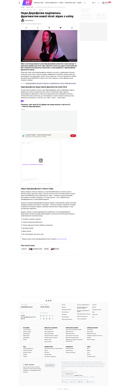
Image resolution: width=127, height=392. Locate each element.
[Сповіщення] (99, 3)
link (40, 315)
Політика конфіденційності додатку (83, 311)
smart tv (82, 382)
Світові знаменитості (51, 2)
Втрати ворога (48, 341)
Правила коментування (82, 316)
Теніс (88, 352)
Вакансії (94, 307)
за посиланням (62, 239)
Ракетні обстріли (49, 329)
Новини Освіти (49, 346)
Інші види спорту (91, 356)
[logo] (27, 3)
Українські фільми (27, 350)
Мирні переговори (49, 333)
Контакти (94, 304)
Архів (93, 312)
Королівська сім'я (70, 2)
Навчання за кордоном (50, 356)
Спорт (88, 346)
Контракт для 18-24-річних (72, 335)
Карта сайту (95, 314)
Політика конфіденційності (83, 304)
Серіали (25, 356)
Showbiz (23, 7)
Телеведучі (64, 314)
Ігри (93, 316)
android (65, 382)
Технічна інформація (81, 318)
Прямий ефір (26, 333)
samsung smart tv (90, 382)
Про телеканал (65, 312)
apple (73, 382)
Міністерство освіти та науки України (54, 348)
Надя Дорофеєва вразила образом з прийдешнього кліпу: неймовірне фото (51, 83)
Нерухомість (69, 346)
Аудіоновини (26, 337)
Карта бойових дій (49, 331)
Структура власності (96, 309)
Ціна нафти (90, 329)
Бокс (88, 348)
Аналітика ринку (70, 348)
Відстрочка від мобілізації (72, 337)
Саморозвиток (48, 354)
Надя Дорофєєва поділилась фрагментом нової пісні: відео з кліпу (50, 7)
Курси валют (90, 331)
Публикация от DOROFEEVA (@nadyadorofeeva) (40, 183)
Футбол (89, 350)
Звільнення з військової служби (73, 329)
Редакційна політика (66, 309)
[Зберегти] (72, 28)
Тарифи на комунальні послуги (94, 335)
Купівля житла (69, 350)
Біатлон (89, 354)
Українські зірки (38, 2)
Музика (61, 2)
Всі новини (26, 327)
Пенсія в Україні (91, 339)
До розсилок (50, 365)
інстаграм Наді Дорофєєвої (34, 23)
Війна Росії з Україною (51, 327)
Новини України (27, 331)
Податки (89, 337)
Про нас (63, 304)
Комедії (25, 354)
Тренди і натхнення (70, 352)
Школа (46, 350)
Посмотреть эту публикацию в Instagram (32, 164)
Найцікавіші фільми (28, 348)
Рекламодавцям (65, 316)
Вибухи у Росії (48, 339)
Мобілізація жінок (70, 333)
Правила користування (67, 319)
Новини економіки (92, 327)
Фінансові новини (91, 333)
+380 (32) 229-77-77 (70, 373)
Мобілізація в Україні (72, 327)
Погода (25, 339)
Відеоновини (26, 335)
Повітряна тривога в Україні (51, 335)
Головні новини (27, 329)
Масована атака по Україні (51, 337)
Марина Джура (29, 20)
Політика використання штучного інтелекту (82, 308)
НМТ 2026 (47, 352)
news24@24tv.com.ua (27, 307)
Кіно (24, 346)
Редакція (64, 307)
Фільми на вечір (27, 352)
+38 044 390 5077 (44, 307)
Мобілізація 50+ (69, 331)
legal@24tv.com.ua (78, 375)
